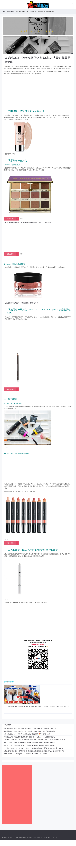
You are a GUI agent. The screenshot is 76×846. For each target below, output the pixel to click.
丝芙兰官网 (10, 254)
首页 (3, 11)
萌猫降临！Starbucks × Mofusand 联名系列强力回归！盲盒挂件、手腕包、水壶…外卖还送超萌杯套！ (35, 739)
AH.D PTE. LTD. (17, 837)
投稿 (5, 682)
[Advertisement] (38, 95)
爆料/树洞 (11, 682)
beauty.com (10, 218)
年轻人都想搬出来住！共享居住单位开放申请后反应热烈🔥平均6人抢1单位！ (27, 734)
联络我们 (55, 837)
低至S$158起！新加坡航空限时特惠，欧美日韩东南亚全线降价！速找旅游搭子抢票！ (30, 742)
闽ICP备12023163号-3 (44, 837)
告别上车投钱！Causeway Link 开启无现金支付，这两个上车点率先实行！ (26, 754)
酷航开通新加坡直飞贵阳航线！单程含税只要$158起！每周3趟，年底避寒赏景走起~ (30, 728)
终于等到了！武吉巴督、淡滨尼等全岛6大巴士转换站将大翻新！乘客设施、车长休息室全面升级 (33, 748)
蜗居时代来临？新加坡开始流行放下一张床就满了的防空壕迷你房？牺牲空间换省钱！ (30, 745)
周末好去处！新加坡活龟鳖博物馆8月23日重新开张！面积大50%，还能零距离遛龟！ (30, 737)
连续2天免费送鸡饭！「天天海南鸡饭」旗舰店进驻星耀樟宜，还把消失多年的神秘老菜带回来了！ (34, 751)
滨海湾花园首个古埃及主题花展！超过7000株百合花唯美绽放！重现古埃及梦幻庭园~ (30, 731)
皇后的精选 (10, 11)
